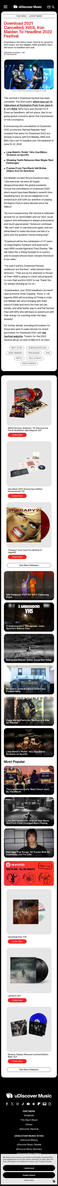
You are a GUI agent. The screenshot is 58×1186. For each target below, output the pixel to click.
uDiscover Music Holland (29, 1153)
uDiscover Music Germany (29, 1149)
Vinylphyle (29, 1115)
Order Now (17, 435)
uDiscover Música (29, 1140)
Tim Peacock (11, 54)
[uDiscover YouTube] (28, 1103)
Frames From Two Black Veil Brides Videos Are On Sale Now (26, 169)
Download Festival (37, 348)
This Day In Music (29, 1120)
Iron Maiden (34, 353)
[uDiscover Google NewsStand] (44, 1103)
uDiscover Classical (28, 1129)
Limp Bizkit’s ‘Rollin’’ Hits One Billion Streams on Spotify (26, 153)
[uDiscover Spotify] (34, 1103)
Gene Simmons (15, 353)
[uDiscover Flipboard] (39, 1103)
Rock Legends (29, 363)
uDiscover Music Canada (29, 1144)
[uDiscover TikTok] (23, 1103)
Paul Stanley (35, 358)
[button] (29, 408)
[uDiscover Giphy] (50, 1103)
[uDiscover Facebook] (7, 1103)
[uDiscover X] (12, 1103)
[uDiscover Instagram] (18, 1103)
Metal (19, 358)
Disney (29, 1124)
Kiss (48, 353)
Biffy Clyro (16, 348)
